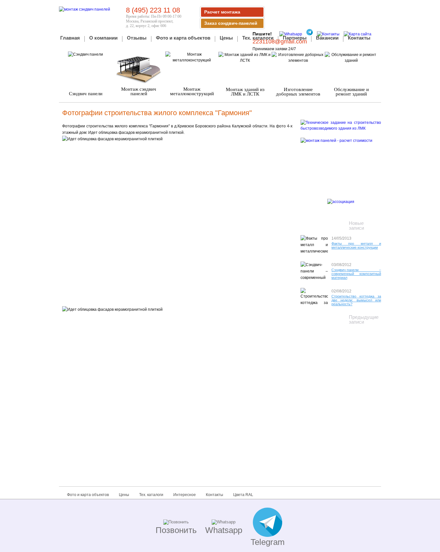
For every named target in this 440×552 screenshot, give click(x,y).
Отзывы (137, 38)
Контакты (359, 38)
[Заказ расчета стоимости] (341, 161)
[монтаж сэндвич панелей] (84, 9)
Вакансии (327, 38)
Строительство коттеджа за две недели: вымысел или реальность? (356, 300)
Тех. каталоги (257, 38)
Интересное (184, 494)
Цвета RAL (243, 494)
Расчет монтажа (222, 11)
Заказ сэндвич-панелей (230, 23)
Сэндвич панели (85, 93)
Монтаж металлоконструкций (192, 91)
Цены (226, 38)
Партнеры (295, 38)
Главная (70, 38)
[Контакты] (327, 34)
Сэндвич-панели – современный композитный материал (356, 274)
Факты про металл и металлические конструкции (356, 245)
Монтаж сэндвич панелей (138, 91)
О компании (103, 38)
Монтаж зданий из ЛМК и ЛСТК (245, 92)
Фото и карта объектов (183, 38)
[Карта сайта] (355, 34)
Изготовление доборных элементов (298, 92)
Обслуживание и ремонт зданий (351, 92)
